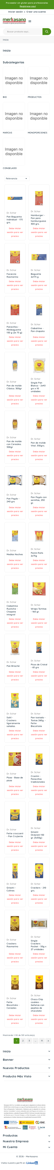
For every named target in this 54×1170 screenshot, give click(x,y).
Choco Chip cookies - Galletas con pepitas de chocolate (37, 1005)
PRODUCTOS (35, 97)
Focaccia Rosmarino (12, 275)
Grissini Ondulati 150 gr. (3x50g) (37, 835)
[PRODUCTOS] (39, 80)
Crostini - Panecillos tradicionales (38, 779)
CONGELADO (10, 168)
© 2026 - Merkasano (27, 1156)
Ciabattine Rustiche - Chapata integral (12, 610)
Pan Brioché (13, 666)
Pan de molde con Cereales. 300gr (14, 444)
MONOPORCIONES (37, 132)
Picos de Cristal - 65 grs (39, 666)
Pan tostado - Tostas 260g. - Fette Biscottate (38, 721)
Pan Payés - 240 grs (13, 500)
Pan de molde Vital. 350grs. (38, 444)
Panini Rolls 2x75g (37, 554)
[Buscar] (46, 31)
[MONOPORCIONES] (39, 116)
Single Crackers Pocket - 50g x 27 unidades (38, 945)
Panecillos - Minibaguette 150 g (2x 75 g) (14, 329)
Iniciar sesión (15, 11)
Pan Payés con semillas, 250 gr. (39, 500)
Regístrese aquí (28, 6)
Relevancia (17, 178)
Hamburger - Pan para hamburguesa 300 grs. (38, 219)
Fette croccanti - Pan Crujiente (15, 835)
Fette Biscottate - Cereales (13, 1005)
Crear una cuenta (36, 11)
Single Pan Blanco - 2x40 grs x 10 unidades (38, 387)
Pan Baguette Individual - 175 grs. (15, 219)
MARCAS (7, 132)
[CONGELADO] (14, 151)
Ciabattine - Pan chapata (38, 330)
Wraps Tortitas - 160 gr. (39, 610)
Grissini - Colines (11, 889)
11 (42, 1040)
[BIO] (14, 80)
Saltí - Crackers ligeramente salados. (13, 721)
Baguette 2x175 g (36, 275)
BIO (5, 97)
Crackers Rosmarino (12, 945)
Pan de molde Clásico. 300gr (14, 387)
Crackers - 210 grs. (38, 889)
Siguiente (48, 1040)
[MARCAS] (14, 116)
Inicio (7, 1051)
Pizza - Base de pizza (15, 779)
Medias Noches (15, 554)
